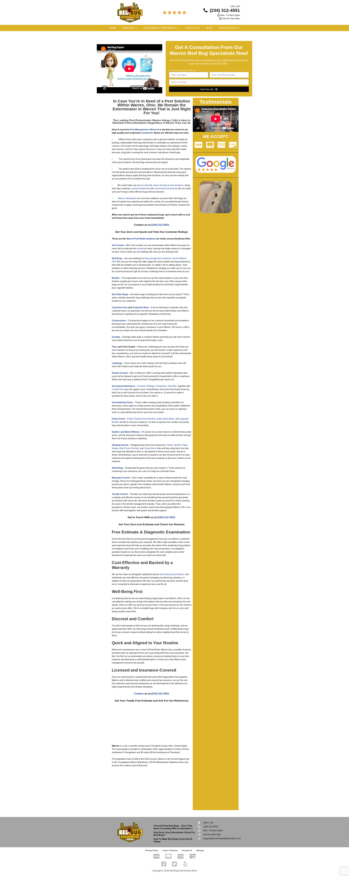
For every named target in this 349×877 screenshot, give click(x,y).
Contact (139, 693)
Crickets (141, 386)
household (142, 248)
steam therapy (160, 185)
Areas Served (228, 28)
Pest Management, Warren (143, 129)
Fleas (114, 347)
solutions (151, 239)
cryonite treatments (140, 188)
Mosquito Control (121, 478)
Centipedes (161, 386)
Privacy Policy (151, 850)
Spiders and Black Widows (125, 432)
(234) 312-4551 (219, 63)
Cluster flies (117, 389)
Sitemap (200, 850)
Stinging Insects (120, 445)
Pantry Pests (118, 419)
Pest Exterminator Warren (145, 120)
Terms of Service (170, 850)
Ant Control (118, 245)
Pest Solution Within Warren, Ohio (153, 103)
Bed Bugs (117, 258)
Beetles (116, 278)
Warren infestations (127, 198)
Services (128, 28)
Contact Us (192, 28)
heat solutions (176, 185)
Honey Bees (150, 448)
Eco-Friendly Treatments (160, 28)
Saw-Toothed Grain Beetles (142, 419)
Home (113, 28)
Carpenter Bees (141, 307)
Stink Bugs (117, 468)
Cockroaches (119, 320)
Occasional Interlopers (123, 386)
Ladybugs (117, 363)
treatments (147, 133)
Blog (209, 28)
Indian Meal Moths (165, 419)
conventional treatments (165, 188)
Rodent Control (120, 373)
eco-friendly (146, 185)
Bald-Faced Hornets (129, 448)
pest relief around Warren (172, 574)
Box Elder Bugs (120, 294)
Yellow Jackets (173, 445)
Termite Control (120, 494)
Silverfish (172, 386)
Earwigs (116, 337)
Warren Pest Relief (135, 239)
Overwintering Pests (122, 402)
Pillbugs (150, 386)
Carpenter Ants (119, 307)
